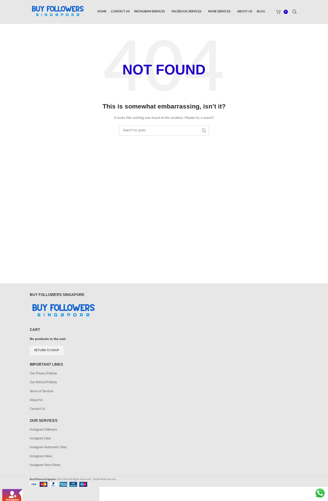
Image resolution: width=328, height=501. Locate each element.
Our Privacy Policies (43, 373)
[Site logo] (58, 11)
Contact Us (37, 409)
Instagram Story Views (45, 465)
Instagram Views (41, 456)
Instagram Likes (40, 438)
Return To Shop (46, 350)
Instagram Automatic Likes (48, 447)
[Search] (295, 11)
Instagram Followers (43, 429)
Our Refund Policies (43, 382)
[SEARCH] (204, 130)
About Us (36, 400)
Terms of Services (41, 391)
